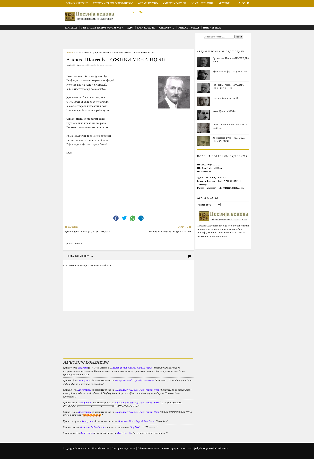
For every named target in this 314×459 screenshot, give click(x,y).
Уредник (224, 3)
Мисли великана (202, 3)
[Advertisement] (122, 40)
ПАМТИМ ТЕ (204, 171)
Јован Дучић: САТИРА (224, 111)
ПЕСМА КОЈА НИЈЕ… (208, 164)
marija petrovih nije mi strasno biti (134, 380)
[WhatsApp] (133, 217)
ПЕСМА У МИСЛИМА (209, 168)
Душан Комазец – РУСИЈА (212, 177)
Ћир (141, 12)
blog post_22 (137, 427)
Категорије (166, 27)
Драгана (83, 367)
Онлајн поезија (148, 3)
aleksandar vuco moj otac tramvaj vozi (137, 389)
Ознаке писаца (188, 27)
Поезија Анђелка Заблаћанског (113, 3)
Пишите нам (212, 27)
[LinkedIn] (141, 217)
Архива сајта (146, 27)
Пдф (130, 27)
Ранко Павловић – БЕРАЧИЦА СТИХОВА (220, 187)
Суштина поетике (174, 3)
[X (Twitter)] (124, 217)
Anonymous (84, 380)
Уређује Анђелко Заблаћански (210, 448)
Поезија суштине (77, 3)
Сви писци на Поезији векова (102, 27)
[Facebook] (116, 217)
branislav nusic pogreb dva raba (136, 421)
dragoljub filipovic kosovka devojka (131, 367)
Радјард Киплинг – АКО (225, 98)
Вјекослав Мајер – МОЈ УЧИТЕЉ (230, 71)
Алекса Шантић (84, 52)
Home (70, 52)
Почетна (71, 27)
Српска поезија (103, 52)
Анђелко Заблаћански (93, 427)
